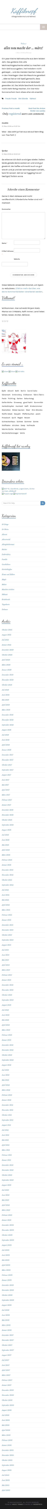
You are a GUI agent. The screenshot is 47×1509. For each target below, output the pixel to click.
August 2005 (6, 1470)
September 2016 (7, 825)
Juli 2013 (5, 1010)
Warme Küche (7, 429)
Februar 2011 (7, 1155)
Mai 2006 (5, 1425)
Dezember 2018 (7, 715)
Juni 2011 (5, 1135)
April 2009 (6, 1265)
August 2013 (6, 1005)
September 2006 (8, 1405)
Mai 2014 (5, 960)
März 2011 (6, 1150)
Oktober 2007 (7, 1345)
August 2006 (6, 1410)
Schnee (20, 421)
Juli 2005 (5, 1475)
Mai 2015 (5, 900)
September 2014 (7, 940)
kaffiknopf (27, 53)
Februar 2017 (7, 800)
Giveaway (18, 402)
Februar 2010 (7, 1215)
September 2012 (7, 1060)
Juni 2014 (5, 955)
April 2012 (6, 1085)
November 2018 (7, 720)
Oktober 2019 (7, 685)
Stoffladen (6, 425)
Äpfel (4, 391)
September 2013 (7, 1000)
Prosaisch (6, 418)
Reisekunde (6, 599)
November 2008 (8, 1290)
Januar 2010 (6, 1220)
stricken (15, 425)
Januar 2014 (6, 980)
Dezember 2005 (8, 1450)
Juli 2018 (5, 735)
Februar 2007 (7, 1380)
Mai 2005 (5, 1485)
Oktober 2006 (7, 1400)
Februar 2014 (7, 975)
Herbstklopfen (8, 406)
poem (38, 414)
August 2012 (6, 1065)
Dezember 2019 (7, 675)
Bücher (4, 549)
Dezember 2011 (7, 1105)
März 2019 (6, 710)
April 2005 (6, 1490)
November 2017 (7, 760)
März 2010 (6, 1210)
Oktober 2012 (7, 1055)
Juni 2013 (5, 1015)
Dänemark (6, 395)
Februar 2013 (7, 1035)
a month (11, 108)
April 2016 (6, 850)
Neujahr (17, 414)
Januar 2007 (6, 1385)
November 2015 (7, 875)
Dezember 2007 (7, 1335)
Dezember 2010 (7, 1165)
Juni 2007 (6, 1365)
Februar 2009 (7, 1275)
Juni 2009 (6, 1255)
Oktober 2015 (7, 880)
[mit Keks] (20, 371)
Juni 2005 (6, 1480)
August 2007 (6, 1355)
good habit (27, 402)
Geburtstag (29, 398)
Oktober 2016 (7, 820)
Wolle (22, 433)
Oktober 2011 (7, 1115)
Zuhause (5, 609)
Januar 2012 (6, 1100)
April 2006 (6, 1430)
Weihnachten (20, 429)
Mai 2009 (5, 1260)
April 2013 (6, 1025)
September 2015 (7, 885)
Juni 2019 (5, 695)
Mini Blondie (23, 98)
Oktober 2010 (7, 1175)
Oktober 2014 (7, 935)
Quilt (14, 418)
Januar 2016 (6, 865)
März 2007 (6, 1375)
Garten (20, 398)
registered (15, 113)
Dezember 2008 (8, 1285)
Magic (4, 579)
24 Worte (5, 529)
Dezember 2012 (7, 1045)
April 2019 (6, 705)
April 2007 (6, 1370)
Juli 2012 (5, 1070)
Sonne (35, 421)
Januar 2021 (6, 645)
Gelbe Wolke (7, 402)
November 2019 (7, 680)
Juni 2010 (5, 1195)
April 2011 (5, 1145)
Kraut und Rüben (8, 574)
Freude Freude (11, 98)
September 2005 (8, 1465)
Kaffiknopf (23, 11)
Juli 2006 (5, 1415)
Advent (10, 391)
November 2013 (7, 990)
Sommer (28, 421)
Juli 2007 (5, 1360)
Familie (4, 559)
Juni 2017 (5, 780)
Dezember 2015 (7, 870)
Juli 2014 (5, 950)
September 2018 (7, 725)
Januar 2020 (6, 670)
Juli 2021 (5, 640)
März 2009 (6, 1270)
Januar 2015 (6, 920)
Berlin (23, 391)
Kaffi (26, 406)
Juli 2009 (5, 1250)
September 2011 (7, 1120)
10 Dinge (5, 524)
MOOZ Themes (17, 1504)
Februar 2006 (7, 1440)
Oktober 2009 (7, 1235)
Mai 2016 (5, 845)
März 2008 (6, 1325)
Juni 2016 (5, 840)
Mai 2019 (5, 700)
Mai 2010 (5, 1200)
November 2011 (7, 1110)
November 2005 (8, 1455)
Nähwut (23, 43)
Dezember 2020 (8, 650)
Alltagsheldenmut (8, 544)
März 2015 (6, 910)
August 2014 (6, 945)
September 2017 (7, 770)
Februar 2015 (7, 915)
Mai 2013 (5, 1020)
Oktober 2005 (7, 1460)
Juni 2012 (5, 1075)
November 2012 (7, 1050)
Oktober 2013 (7, 995)
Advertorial (6, 539)
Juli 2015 (5, 890)
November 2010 (7, 1170)
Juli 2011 (5, 1130)
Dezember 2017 (7, 755)
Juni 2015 (5, 895)
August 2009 (6, 1245)
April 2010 (6, 1205)
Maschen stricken (8, 589)
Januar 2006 (6, 1445)
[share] (12, 371)
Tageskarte (6, 604)
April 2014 (6, 965)
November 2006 (8, 1395)
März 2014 (6, 970)
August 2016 (6, 830)
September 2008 (8, 1300)
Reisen (27, 418)
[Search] (42, 503)
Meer (28, 410)
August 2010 (6, 1185)
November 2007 (8, 1340)
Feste (4, 398)
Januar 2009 (6, 1280)
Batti (17, 391)
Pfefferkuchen (28, 414)
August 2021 (6, 635)
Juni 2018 (5, 740)
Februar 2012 (7, 1095)
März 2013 (6, 1030)
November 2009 (8, 1230)
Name (4, 243)
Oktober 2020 (7, 655)
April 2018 (6, 745)
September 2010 (8, 1180)
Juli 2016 (5, 835)
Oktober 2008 (7, 1295)
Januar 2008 (6, 1330)
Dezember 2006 (8, 1390)
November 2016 (7, 815)
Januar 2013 (6, 1040)
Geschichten (6, 564)
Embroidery (17, 395)
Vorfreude (31, 425)
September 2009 (8, 1240)
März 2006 (6, 1435)
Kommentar (6, 209)
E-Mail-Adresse (7, 252)
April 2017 (6, 790)
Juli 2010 (5, 1190)
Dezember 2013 (7, 985)
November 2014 (7, 930)
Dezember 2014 (7, 925)
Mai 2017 (5, 785)
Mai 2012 (5, 1080)
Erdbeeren (27, 395)
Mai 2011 (5, 1140)
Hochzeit (19, 406)
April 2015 (6, 905)
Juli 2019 (5, 690)
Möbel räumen (18, 410)
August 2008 (6, 1305)
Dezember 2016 (7, 810)
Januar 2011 (6, 1160)
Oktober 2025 (7, 630)
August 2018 (6, 730)
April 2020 (6, 660)
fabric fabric (39, 395)
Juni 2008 (6, 1315)
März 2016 (6, 855)
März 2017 (6, 795)
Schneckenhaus (8, 421)
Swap (23, 425)
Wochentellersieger (10, 433)
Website (17, 259)
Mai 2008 (5, 1320)
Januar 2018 (6, 750)
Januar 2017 (6, 805)
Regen (20, 418)
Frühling (11, 398)
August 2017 (6, 775)
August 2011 (6, 1125)
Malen (4, 584)
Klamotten (6, 410)
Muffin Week (7, 414)
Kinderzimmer (36, 406)
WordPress (37, 1504)
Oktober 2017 (7, 765)
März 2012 (6, 1090)
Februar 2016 (7, 860)
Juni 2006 (6, 1420)
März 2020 (6, 665)
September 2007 (8, 1350)
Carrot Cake (32, 391)
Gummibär (38, 402)
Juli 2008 (5, 1310)
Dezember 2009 (8, 1225)
